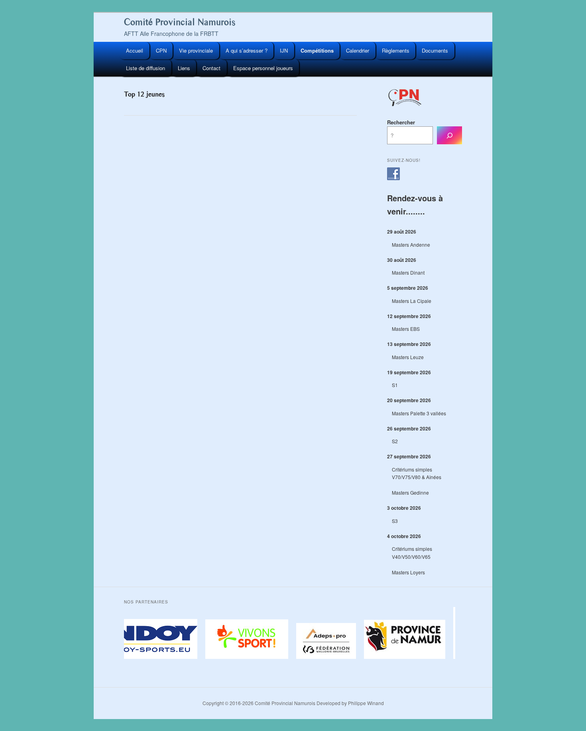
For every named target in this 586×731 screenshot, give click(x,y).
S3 (395, 520)
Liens (184, 68)
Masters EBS (406, 328)
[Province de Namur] (402, 656)
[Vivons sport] (244, 656)
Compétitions (317, 50)
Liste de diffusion (145, 68)
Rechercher (401, 122)
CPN (161, 50)
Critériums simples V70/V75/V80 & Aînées (416, 473)
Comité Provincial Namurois (179, 22)
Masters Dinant (408, 272)
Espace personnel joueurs (263, 68)
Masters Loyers (408, 572)
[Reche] (449, 135)
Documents (435, 50)
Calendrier (357, 50)
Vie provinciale (196, 50)
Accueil (134, 50)
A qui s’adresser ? (246, 50)
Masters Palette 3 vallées (419, 413)
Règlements (395, 50)
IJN (284, 50)
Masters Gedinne (410, 492)
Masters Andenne (411, 244)
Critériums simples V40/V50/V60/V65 (412, 552)
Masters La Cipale (411, 300)
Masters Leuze (408, 357)
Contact (211, 68)
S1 (395, 384)
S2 (395, 441)
